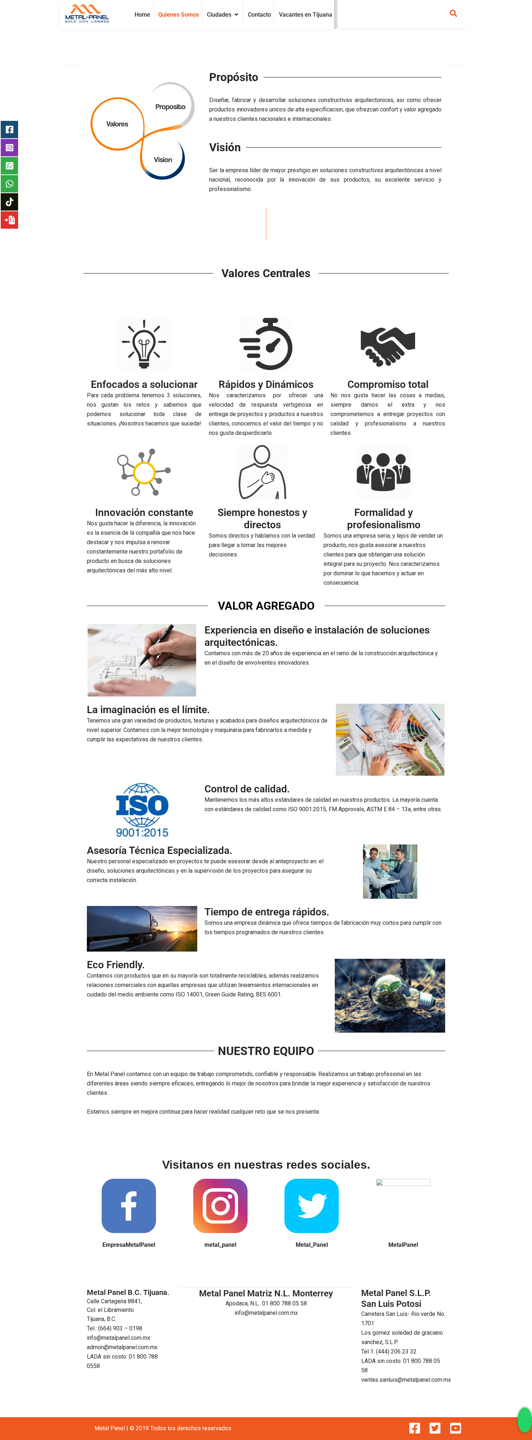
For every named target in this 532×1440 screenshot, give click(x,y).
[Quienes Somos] (178, 14)
